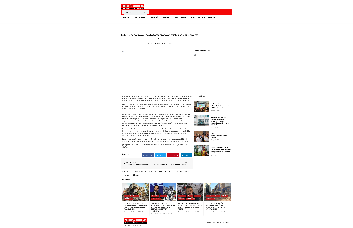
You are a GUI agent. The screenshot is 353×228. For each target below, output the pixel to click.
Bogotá (190, 196)
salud (193, 17)
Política (175, 17)
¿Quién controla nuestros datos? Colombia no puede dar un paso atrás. (220, 105)
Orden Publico (129, 198)
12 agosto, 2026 (137, 211)
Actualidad (165, 17)
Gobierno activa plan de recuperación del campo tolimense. (219, 135)
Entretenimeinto (140, 17)
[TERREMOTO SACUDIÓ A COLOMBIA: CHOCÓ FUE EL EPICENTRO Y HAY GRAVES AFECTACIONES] (217, 192)
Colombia (126, 17)
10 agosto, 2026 (164, 213)
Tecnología (154, 17)
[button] (148, 155)
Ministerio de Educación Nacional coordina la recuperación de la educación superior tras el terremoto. (220, 121)
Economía (201, 17)
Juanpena (127, 211)
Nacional (181, 198)
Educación (211, 17)
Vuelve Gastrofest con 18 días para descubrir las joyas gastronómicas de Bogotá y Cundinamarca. (221, 150)
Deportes (184, 17)
